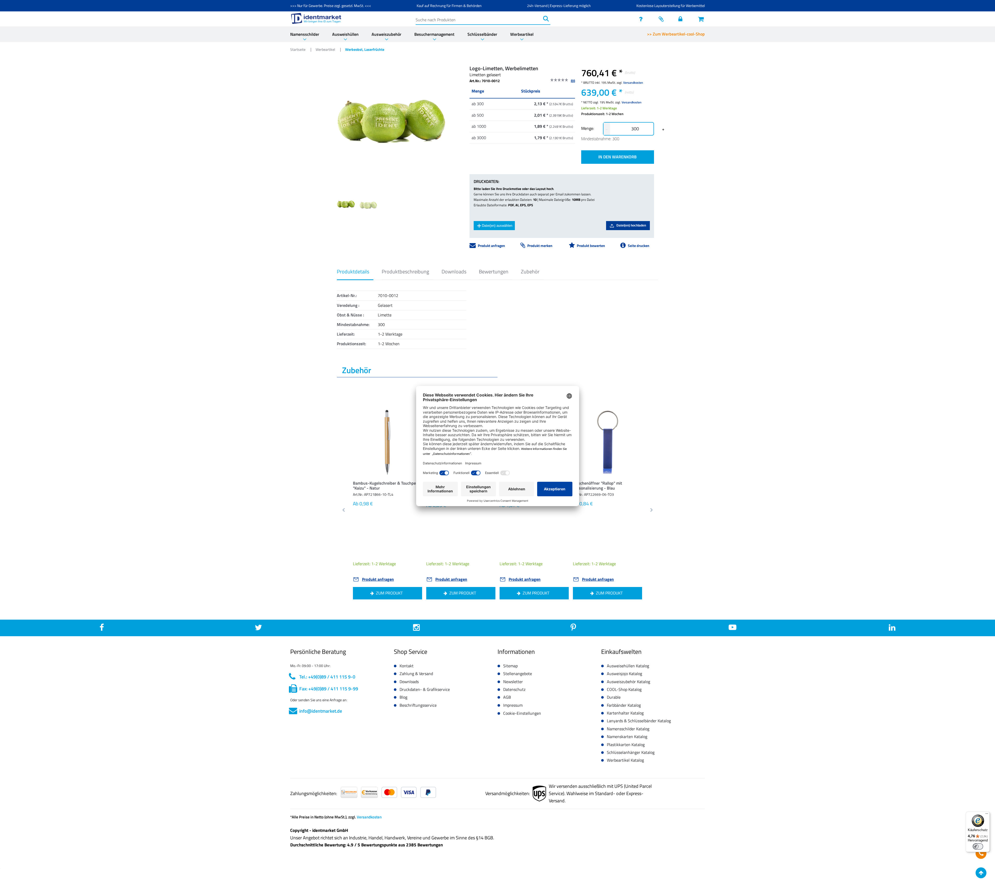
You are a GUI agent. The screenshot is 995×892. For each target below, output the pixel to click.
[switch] (978, 846)
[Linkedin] (892, 629)
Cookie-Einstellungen (522, 713)
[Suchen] (546, 18)
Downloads (454, 271)
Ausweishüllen (345, 34)
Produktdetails (353, 271)
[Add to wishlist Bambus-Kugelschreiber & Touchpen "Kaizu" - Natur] (410, 418)
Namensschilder (304, 34)
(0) (573, 80)
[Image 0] (346, 204)
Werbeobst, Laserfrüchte (364, 49)
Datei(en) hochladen (631, 225)
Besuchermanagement (434, 34)
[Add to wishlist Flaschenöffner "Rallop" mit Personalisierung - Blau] (630, 418)
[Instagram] (416, 629)
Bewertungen (493, 271)
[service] (642, 19)
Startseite (298, 49)
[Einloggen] (681, 19)
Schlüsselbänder (482, 34)
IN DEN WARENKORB (617, 157)
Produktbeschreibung (405, 271)
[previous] (344, 510)
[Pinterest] (573, 629)
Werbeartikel (522, 34)
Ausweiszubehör (386, 34)
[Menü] (987, 815)
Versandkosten (633, 82)
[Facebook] (102, 629)
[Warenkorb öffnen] (701, 19)
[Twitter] (258, 629)
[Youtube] (732, 629)
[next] (651, 510)
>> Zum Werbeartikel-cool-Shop (676, 34)
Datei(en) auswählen (497, 226)
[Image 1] (368, 205)
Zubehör (530, 271)
